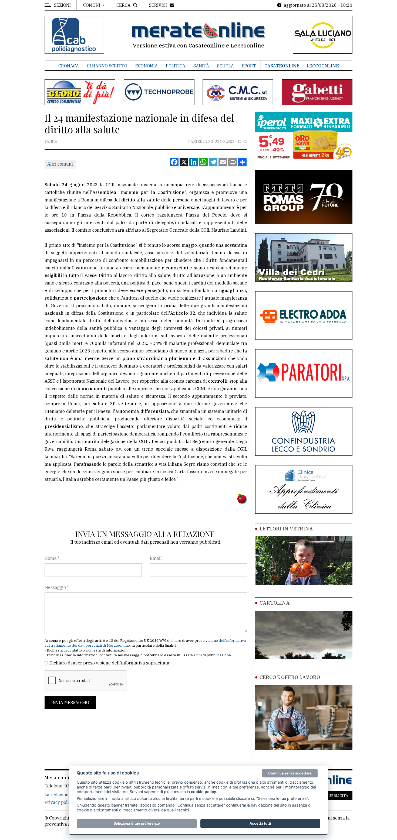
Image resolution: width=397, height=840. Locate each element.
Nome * (52, 558)
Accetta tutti (260, 823)
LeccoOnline (323, 65)
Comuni (92, 5)
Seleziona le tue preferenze (137, 823)
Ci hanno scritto (107, 65)
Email (156, 558)
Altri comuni (60, 164)
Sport (249, 65)
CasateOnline (282, 65)
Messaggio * (57, 587)
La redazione (58, 794)
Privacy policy (59, 802)
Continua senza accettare (290, 773)
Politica (175, 65)
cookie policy (203, 791)
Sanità (201, 65)
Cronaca (68, 65)
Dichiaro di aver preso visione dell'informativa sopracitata (109, 663)
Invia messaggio (70, 702)
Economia (146, 65)
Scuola (225, 65)
